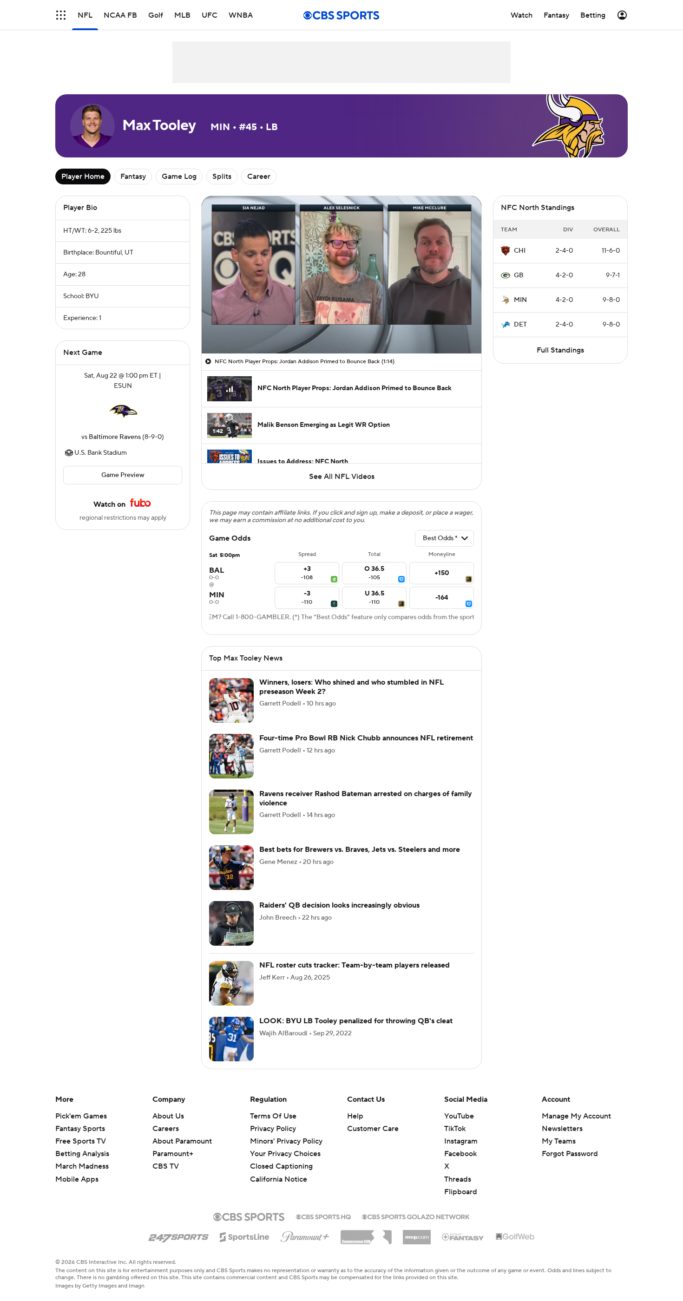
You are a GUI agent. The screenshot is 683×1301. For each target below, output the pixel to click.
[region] (341, 274)
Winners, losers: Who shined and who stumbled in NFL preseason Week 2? (351, 687)
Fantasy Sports (80, 1128)
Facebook (460, 1153)
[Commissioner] (366, 1233)
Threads (457, 1179)
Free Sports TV (80, 1141)
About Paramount (182, 1141)
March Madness (82, 1166)
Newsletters (562, 1128)
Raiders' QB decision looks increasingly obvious (339, 905)
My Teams (559, 1141)
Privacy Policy (273, 1128)
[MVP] (417, 1233)
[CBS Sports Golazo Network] (416, 1216)
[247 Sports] (178, 1235)
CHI (519, 251)
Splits (221, 176)
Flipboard (460, 1191)
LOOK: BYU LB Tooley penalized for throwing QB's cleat (356, 1021)
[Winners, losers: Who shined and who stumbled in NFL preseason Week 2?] (231, 700)
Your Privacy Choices (285, 1153)
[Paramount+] (305, 1235)
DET (520, 324)
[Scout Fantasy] (463, 1236)
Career (258, 176)
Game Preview (122, 475)
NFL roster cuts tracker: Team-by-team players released (354, 965)
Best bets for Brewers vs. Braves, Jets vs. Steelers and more (359, 849)
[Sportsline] (244, 1235)
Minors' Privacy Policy (286, 1141)
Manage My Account (576, 1116)
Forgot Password (570, 1153)
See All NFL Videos (341, 476)
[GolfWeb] (515, 1237)
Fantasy (133, 176)
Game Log (179, 176)
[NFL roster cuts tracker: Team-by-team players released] (231, 983)
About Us (168, 1116)
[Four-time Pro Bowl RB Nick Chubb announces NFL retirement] (231, 756)
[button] (61, 15)
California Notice (278, 1179)
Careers (165, 1128)
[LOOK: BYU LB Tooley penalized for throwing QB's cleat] (231, 1039)
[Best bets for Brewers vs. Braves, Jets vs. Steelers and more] (231, 867)
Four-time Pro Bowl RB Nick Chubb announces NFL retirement (366, 738)
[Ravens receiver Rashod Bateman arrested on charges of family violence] (231, 812)
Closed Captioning (281, 1166)
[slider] (341, 326)
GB (519, 275)
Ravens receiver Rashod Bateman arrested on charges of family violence (365, 798)
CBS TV (165, 1166)
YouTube (459, 1116)
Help (355, 1116)
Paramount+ (172, 1153)
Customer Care (373, 1128)
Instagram (461, 1141)
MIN (520, 300)
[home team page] (123, 411)
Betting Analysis (82, 1153)
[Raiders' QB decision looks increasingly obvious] (231, 923)
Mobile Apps (77, 1179)
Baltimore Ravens (115, 437)
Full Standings (560, 350)
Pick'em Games (81, 1116)
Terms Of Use (273, 1116)
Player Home (83, 176)
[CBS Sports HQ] (323, 1216)
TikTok (455, 1128)
